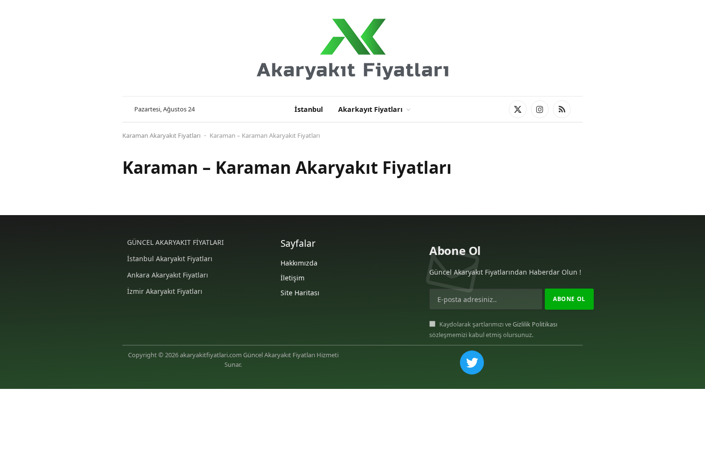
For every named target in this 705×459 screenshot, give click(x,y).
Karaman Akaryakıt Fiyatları (161, 135)
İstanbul (308, 109)
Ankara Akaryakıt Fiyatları (167, 274)
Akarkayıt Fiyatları (370, 109)
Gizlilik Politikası (535, 324)
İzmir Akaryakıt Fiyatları (164, 291)
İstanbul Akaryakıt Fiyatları (169, 258)
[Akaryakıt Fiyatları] (352, 48)
